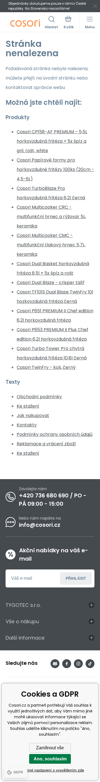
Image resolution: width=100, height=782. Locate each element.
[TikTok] (90, 663)
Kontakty (27, 425)
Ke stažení (28, 406)
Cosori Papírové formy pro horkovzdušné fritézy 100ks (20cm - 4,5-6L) (55, 169)
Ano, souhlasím (50, 759)
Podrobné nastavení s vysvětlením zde (50, 770)
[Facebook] (66, 663)
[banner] (25, 23)
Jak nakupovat (33, 415)
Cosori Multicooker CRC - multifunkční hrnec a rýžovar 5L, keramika (51, 216)
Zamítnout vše (50, 747)
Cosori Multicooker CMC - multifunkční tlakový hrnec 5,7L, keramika (51, 244)
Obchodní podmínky (39, 396)
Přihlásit (76, 578)
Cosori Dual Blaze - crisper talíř (50, 282)
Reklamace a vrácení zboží (46, 444)
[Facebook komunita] (55, 663)
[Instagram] (78, 663)
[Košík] (69, 23)
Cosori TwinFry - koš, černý (46, 367)
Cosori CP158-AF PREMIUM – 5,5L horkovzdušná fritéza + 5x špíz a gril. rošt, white (52, 141)
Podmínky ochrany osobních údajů (54, 434)
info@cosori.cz (39, 525)
